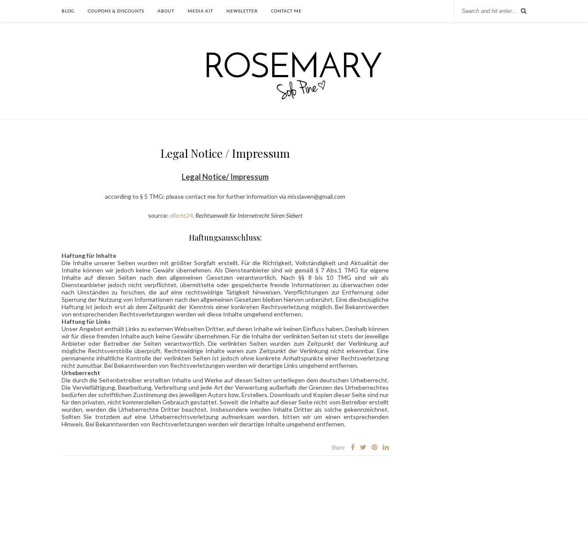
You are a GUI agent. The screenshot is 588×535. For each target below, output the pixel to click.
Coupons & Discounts (116, 10)
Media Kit (200, 10)
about (166, 10)
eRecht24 (181, 215)
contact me (286, 10)
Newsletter (242, 10)
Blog (68, 10)
